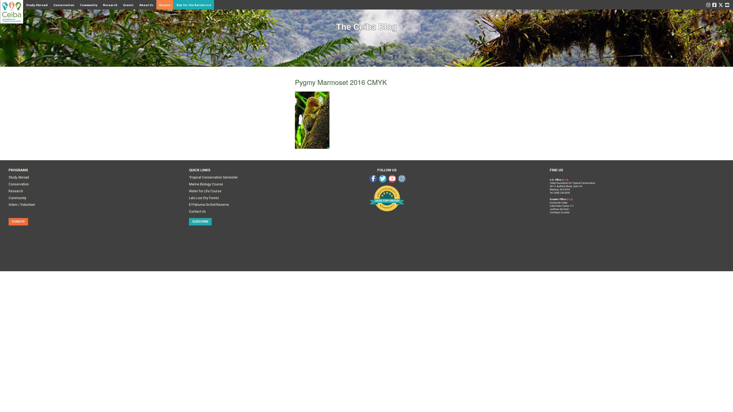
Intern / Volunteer (22, 205)
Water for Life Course (205, 191)
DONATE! (18, 221)
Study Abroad (37, 5)
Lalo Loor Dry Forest (204, 198)
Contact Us (197, 211)
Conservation (63, 5)
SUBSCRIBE (200, 221)
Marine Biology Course (206, 184)
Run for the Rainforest (194, 5)
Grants (128, 5)
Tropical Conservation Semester (213, 177)
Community (88, 5)
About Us (146, 5)
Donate (165, 5)
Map (565, 180)
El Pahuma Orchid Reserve (209, 205)
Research (110, 5)
